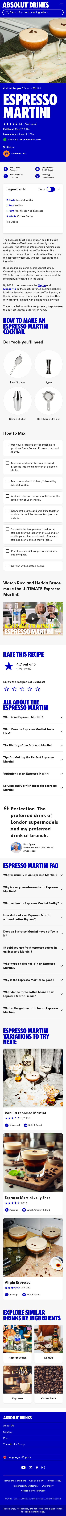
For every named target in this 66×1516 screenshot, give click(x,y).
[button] (33, 618)
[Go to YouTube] (23, 1467)
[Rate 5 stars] (37, 689)
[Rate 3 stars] (21, 689)
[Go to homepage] (30, 5)
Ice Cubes (12, 221)
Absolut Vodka (24, 199)
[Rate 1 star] (6, 689)
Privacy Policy (54, 1480)
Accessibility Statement (33, 1490)
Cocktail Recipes (12, 88)
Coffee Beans (25, 216)
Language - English (19, 1457)
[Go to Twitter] (31, 1467)
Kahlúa (19, 205)
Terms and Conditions (15, 1480)
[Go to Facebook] (37, 1467)
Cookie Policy (36, 1480)
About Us (8, 1425)
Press (6, 1438)
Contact (7, 1431)
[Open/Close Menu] (61, 5)
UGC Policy (48, 1486)
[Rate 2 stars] (13, 689)
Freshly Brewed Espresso (29, 210)
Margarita (9, 288)
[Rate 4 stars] (29, 689)
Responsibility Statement (25, 1486)
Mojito (42, 285)
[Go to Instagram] (43, 1467)
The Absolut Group (14, 1444)
